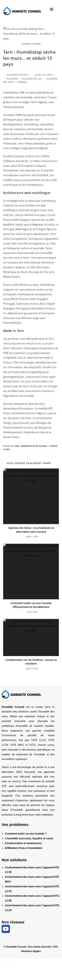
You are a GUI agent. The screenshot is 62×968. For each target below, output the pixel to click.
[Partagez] (7, 961)
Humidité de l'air (32, 78)
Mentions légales (31, 951)
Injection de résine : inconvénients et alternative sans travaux (31, 529)
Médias (22, 81)
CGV (55, 946)
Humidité (12, 78)
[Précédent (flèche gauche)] (1, 966)
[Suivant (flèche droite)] (4, 966)
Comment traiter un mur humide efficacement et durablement (31, 605)
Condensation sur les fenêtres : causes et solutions (31, 661)
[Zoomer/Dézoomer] (1, 961)
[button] (51, 9)
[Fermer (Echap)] (10, 961)
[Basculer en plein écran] (4, 961)
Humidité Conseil (17, 74)
